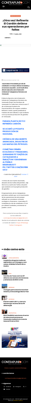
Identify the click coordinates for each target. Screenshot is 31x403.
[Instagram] (14, 387)
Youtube (8, 389)
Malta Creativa (19, 400)
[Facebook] (12, 37)
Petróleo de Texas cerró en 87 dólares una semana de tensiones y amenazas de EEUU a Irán (15, 278)
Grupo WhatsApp (22, 223)
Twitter (11, 225)
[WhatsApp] (24, 37)
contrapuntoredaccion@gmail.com (16, 218)
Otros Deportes (14, 257)
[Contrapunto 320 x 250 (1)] (15, 349)
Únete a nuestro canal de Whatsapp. (15, 368)
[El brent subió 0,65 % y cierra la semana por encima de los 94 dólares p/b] (4, 298)
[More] (24, 232)
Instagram (18, 225)
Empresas (11, 287)
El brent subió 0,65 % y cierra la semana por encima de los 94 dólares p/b (14, 303)
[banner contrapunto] (15, 74)
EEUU (10, 273)
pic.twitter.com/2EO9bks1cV (15, 168)
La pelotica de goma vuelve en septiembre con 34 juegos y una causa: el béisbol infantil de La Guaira (15, 263)
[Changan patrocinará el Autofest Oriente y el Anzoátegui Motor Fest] (4, 286)
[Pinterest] (20, 37)
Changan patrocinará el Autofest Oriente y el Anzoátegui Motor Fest (16, 291)
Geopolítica (12, 313)
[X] (16, 37)
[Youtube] (4, 389)
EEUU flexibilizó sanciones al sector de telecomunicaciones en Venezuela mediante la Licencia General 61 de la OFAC (16, 318)
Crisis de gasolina (15, 16)
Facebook (8, 386)
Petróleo (11, 299)
